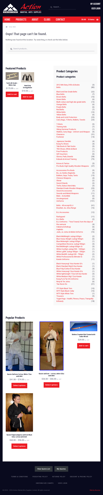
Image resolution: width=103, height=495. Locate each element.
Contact (60, 19)
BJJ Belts (60, 219)
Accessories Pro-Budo (65, 170)
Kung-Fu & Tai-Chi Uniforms (67, 279)
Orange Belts (61, 104)
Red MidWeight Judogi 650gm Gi (69, 246)
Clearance (60, 134)
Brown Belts (61, 97)
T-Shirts (59, 124)
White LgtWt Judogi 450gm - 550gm (70, 252)
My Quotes (61, 469)
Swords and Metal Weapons (67, 193)
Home (7, 19)
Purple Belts (61, 107)
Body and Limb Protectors (66, 117)
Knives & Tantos (62, 163)
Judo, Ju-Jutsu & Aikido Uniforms (69, 232)
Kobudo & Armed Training (66, 159)
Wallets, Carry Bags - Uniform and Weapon (73, 132)
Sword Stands (62, 183)
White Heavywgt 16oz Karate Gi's (69, 271)
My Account (95, 3)
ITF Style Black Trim (64, 288)
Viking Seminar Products (66, 129)
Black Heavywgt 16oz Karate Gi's (69, 264)
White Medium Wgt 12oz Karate (69, 276)
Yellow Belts (61, 115)
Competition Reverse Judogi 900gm (70, 244)
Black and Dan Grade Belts (66, 92)
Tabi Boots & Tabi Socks (66, 146)
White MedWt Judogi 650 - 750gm (69, 254)
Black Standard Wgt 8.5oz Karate (69, 266)
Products (21, 19)
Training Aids (61, 127)
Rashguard (60, 217)
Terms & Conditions (19, 477)
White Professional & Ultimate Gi (69, 257)
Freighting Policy (40, 477)
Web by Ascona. (95, 490)
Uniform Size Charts (44, 483)
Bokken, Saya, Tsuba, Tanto (67, 175)
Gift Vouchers (61, 154)
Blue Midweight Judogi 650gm (68, 241)
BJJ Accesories (62, 212)
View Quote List (43, 469)
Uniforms (60, 201)
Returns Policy (58, 477)
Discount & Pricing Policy (81, 477)
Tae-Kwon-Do (61, 284)
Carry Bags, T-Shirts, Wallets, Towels (70, 120)
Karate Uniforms (62, 259)
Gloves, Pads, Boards (64, 156)
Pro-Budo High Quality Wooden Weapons (72, 166)
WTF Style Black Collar (65, 291)
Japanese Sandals (63, 141)
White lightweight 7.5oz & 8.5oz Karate (71, 274)
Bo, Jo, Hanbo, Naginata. (65, 173)
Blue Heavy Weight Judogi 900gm (69, 239)
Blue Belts (60, 94)
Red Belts (60, 109)
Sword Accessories (64, 191)
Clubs (47, 19)
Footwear (60, 137)
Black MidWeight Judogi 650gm (69, 236)
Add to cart (12, 94)
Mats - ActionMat (63, 196)
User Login (95, 8)
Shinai (58, 180)
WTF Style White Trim (65, 293)
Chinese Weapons (63, 178)
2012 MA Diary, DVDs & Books (68, 85)
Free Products (62, 151)
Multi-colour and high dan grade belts (71, 102)
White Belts (61, 112)
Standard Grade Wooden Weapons (70, 188)
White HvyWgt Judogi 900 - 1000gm (70, 249)
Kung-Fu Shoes (62, 144)
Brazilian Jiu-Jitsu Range (66, 208)
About (35, 19)
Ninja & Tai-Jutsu (63, 281)
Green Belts (61, 99)
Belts (58, 87)
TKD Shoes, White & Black (66, 149)
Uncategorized (62, 198)
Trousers (60, 296)
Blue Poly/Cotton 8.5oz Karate (68, 269)
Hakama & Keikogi (63, 227)
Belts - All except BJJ (64, 205)
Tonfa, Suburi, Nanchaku (66, 186)
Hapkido (59, 229)
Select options (19, 385)
